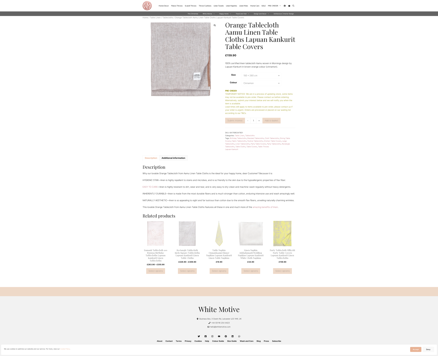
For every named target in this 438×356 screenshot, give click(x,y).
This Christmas (193, 14)
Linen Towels (219, 6)
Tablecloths (167, 17)
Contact (169, 341)
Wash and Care (246, 341)
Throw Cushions (205, 6)
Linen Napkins (231, 6)
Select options (156, 271)
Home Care (254, 6)
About (159, 341)
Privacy (188, 341)
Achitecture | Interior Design (284, 14)
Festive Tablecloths (255, 141)
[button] (293, 5)
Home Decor (164, 6)
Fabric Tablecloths (239, 141)
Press (266, 341)
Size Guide (232, 341)
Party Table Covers (258, 144)
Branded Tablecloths (255, 138)
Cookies (198, 341)
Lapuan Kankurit (231, 149)
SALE (264, 6)
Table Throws (263, 147)
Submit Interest (235, 120)
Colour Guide (218, 341)
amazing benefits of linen (265, 207)
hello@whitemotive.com (220, 327)
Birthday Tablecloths (238, 138)
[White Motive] (147, 5)
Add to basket (271, 120)
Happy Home (224, 14)
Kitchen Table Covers (272, 141)
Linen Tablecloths (242, 144)
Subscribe (276, 341)
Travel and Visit (241, 14)
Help (207, 341)
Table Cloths (240, 147)
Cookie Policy (65, 349)
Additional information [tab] (173, 158)
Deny (428, 349)
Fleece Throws (177, 6)
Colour (233, 82)
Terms (179, 341)
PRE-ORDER (273, 6)
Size (233, 75)
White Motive (207, 14)
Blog (259, 341)
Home (145, 17)
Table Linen (155, 17)
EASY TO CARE (150, 187)
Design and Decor (260, 14)
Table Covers (251, 147)
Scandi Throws (190, 6)
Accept (416, 349)
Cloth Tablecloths (272, 138)
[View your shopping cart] (289, 5)
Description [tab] (151, 158)
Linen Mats (243, 6)
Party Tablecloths (274, 144)
